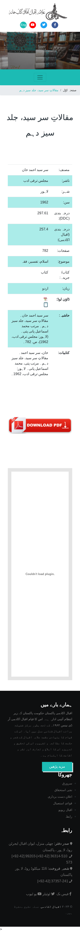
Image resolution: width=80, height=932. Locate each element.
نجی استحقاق (63, 790)
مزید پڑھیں (57, 766)
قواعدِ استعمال (62, 803)
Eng (23, 25)
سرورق (67, 783)
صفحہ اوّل (69, 90)
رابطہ (68, 816)
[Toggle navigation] (40, 77)
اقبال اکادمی (51, 906)
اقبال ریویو (65, 810)
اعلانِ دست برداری (60, 796)
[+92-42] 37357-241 (52, 881)
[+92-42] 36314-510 (52, 856)
